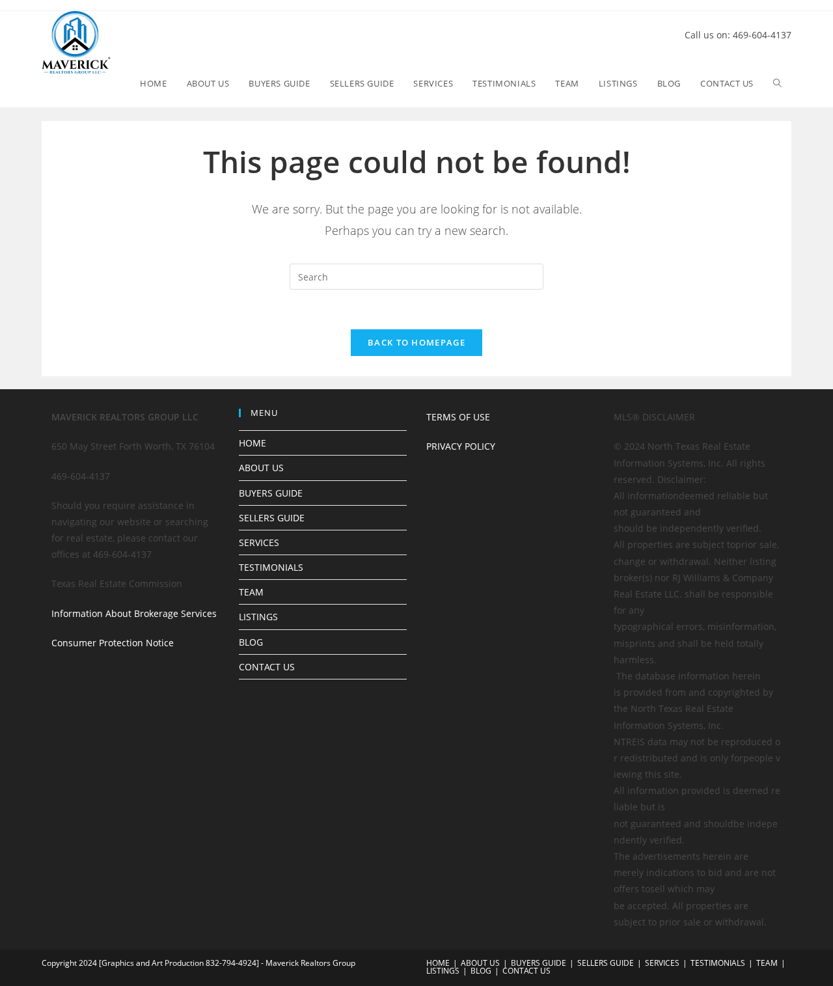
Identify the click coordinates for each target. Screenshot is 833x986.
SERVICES (259, 542)
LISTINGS (258, 616)
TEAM (251, 592)
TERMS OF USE (458, 417)
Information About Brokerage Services (134, 613)
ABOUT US (261, 467)
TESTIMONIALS (271, 567)
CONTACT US (267, 667)
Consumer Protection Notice (112, 643)
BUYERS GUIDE (271, 493)
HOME (252, 443)
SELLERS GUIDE (272, 518)
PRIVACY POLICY (460, 446)
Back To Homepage (416, 342)
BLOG (251, 642)
